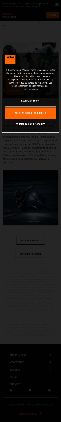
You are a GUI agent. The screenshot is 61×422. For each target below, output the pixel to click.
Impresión (35, 89)
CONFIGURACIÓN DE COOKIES (30, 124)
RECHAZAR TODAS (30, 101)
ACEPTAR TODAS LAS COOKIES (30, 113)
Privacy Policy (27, 89)
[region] (31, 93)
